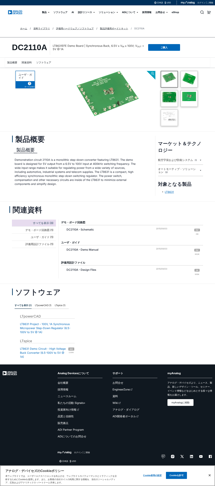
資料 (115, 396)
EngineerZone (121, 389)
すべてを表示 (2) (23, 305)
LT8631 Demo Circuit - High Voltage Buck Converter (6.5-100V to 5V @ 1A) (47, 352)
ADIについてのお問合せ (72, 436)
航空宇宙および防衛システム (177, 160)
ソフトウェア (43, 62)
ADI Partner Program (71, 429)
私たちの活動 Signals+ (71, 403)
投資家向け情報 (67, 409)
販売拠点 (63, 423)
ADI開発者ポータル (124, 416)
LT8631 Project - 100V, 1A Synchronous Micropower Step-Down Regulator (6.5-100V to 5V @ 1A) (45, 328)
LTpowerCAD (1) (43, 305)
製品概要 (12, 62)
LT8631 (169, 192)
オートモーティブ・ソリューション (177, 170)
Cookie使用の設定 (152, 475)
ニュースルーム (67, 396)
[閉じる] (209, 475)
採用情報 (63, 389)
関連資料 (27, 62)
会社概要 (63, 382)
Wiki (115, 403)
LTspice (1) (60, 305)
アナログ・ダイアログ (126, 409)
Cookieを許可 (176, 475)
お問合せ (118, 382)
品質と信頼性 (66, 416)
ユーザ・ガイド (25, 76)
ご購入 (164, 47)
